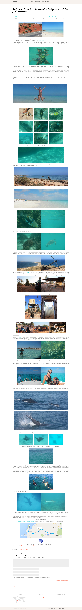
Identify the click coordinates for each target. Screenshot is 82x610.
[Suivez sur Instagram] (61, 1)
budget (55, 608)
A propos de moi (37, 1)
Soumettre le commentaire (62, 580)
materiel (59, 608)
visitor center (61, 39)
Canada (64, 596)
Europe (67, 596)
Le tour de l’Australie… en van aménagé (27, 549)
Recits (22, 13)
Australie (18, 13)
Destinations (15, 1)
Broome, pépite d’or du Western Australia (28, 545)
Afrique (54, 596)
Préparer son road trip (45, 1)
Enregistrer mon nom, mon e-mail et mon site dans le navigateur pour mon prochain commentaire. (32, 577)
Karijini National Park (33, 39)
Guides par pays (50, 608)
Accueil (32, 1)
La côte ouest (22, 548)
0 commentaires (27, 13)
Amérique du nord (59, 596)
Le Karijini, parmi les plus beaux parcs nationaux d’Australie (32, 546)
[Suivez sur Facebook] (59, 1)
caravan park (41, 275)
